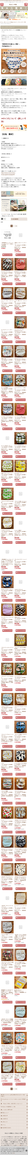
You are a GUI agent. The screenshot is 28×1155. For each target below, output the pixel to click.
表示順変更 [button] (15, 219)
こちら (13, 1153)
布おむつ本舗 (13, 4)
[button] (2, 4)
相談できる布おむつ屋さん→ (10, 11)
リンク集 (19, 1145)
